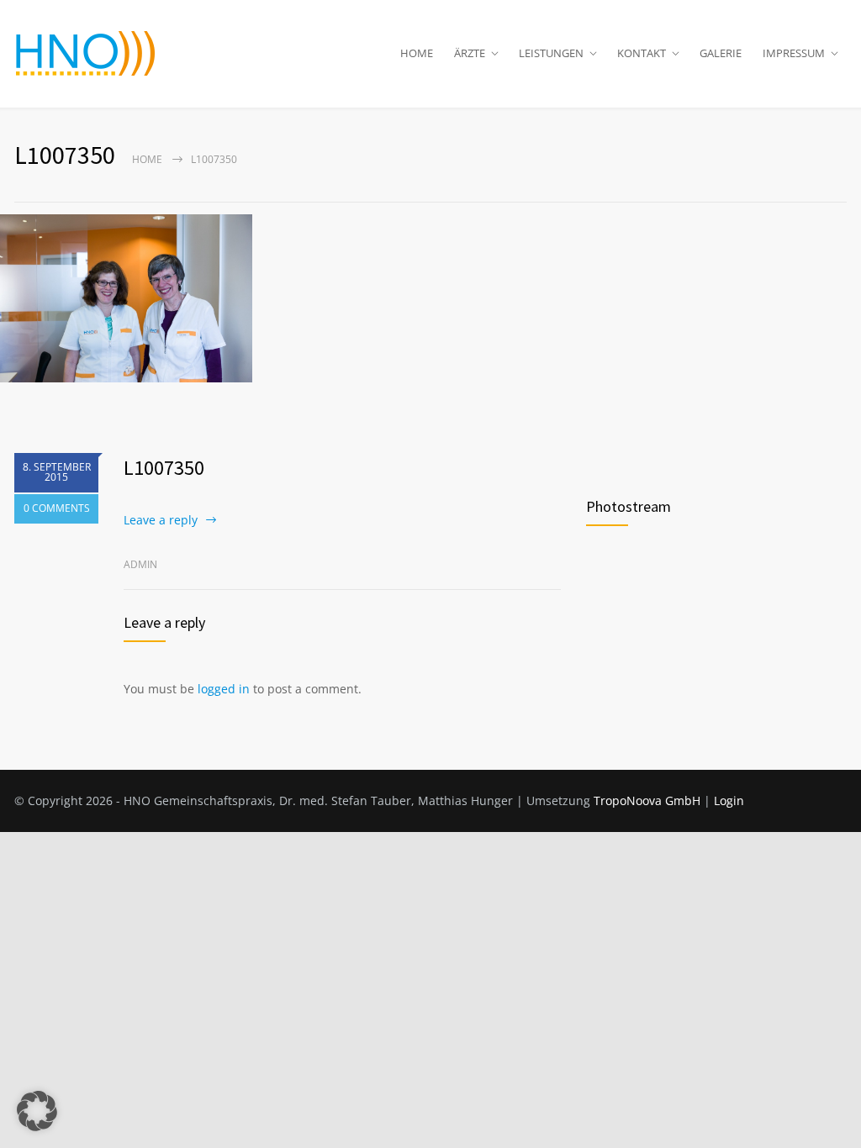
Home (147, 159)
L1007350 (164, 468)
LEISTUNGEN (551, 53)
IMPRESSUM (794, 53)
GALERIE (721, 53)
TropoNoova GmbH (647, 800)
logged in (224, 689)
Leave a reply (161, 520)
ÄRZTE (469, 53)
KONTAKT (641, 53)
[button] (37, 1111)
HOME (416, 53)
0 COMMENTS (57, 508)
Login (729, 800)
